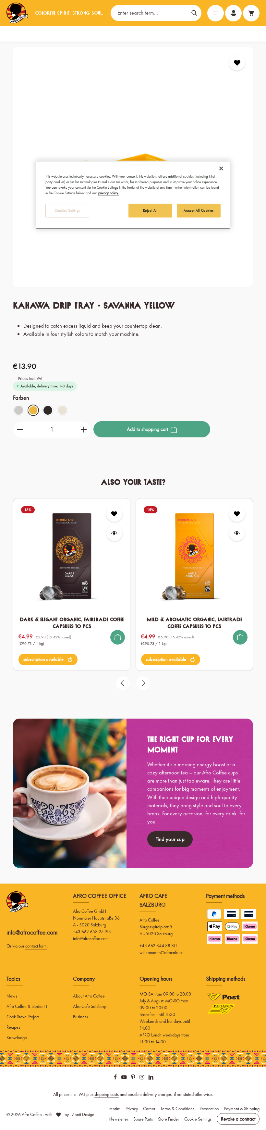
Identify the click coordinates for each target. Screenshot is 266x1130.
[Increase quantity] (84, 429)
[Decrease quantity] (20, 429)
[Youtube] (124, 1078)
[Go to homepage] (17, 13)
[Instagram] (142, 1078)
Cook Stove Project (22, 1017)
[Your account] (233, 13)
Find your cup (170, 839)
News (11, 996)
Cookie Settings (198, 1119)
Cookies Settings (67, 210)
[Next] (143, 683)
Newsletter (118, 1119)
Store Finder (168, 1119)
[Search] (194, 13)
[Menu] (215, 13)
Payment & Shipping (242, 1108)
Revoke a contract (238, 1119)
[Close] (221, 168)
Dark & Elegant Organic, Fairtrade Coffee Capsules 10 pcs (72, 623)
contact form (36, 946)
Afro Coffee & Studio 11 (27, 1006)
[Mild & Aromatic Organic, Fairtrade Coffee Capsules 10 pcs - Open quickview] (237, 533)
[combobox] (149, 13)
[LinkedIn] (151, 1078)
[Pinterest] (133, 1078)
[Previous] (123, 683)
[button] (48, 659)
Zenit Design (83, 1114)
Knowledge (16, 1037)
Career (149, 1108)
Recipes (13, 1027)
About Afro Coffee (89, 996)
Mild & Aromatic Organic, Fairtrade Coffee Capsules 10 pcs (194, 623)
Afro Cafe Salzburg (89, 1006)
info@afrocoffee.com (32, 932)
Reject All (150, 210)
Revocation (209, 1108)
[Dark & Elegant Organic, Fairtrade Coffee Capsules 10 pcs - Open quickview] (114, 533)
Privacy (132, 1108)
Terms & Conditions (177, 1108)
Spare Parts (143, 1119)
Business (80, 1017)
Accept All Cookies (198, 210)
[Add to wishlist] (237, 62)
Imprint (114, 1108)
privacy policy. (108, 193)
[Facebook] (116, 1078)
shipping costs (106, 1094)
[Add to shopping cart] (117, 637)
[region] (133, 596)
